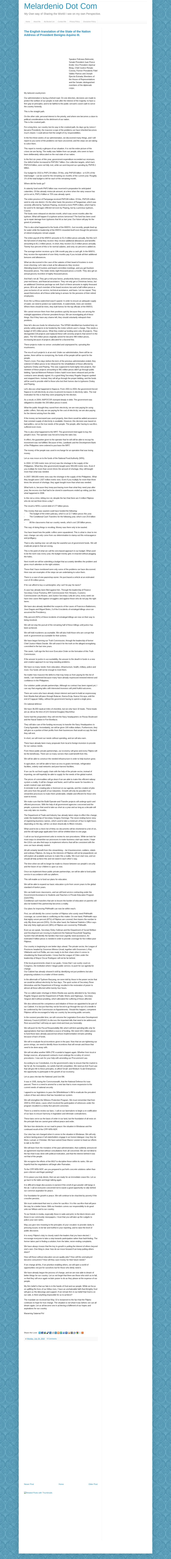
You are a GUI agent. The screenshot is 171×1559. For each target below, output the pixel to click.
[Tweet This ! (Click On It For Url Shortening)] (40, 1333)
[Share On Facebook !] (42, 1333)
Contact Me (62, 22)
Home (28, 22)
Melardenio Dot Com (60, 6)
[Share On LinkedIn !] (56, 1333)
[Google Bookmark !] (77, 1333)
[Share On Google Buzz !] (45, 1333)
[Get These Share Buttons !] (72, 1333)
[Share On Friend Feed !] (64, 1333)
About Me (37, 22)
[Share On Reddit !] (53, 1333)
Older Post (93, 1484)
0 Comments (52, 1339)
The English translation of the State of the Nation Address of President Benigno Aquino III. (57, 33)
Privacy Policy (75, 22)
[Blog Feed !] (82, 1333)
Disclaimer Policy (89, 22)
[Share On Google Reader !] (74, 1333)
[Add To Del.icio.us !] (48, 1333)
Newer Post (29, 1484)
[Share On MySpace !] (66, 1333)
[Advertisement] (46, 69)
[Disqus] (61, 1377)
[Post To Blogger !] (58, 1333)
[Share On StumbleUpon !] (61, 1333)
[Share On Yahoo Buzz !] (69, 1333)
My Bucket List (49, 22)
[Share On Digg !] (50, 1333)
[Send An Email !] (80, 1333)
